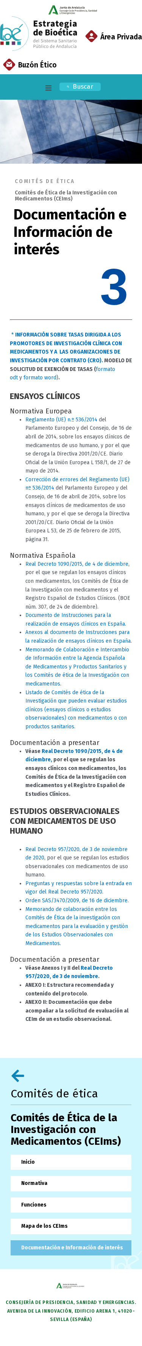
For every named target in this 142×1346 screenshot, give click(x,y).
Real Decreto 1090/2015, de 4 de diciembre (76, 564)
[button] (48, 88)
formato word (39, 377)
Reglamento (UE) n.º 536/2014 (61, 419)
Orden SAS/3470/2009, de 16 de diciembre (76, 900)
